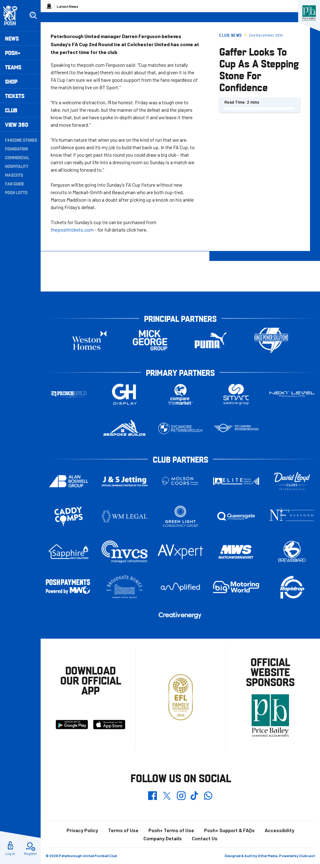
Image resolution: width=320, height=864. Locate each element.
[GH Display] (125, 394)
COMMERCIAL (17, 157)
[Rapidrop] (292, 587)
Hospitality (16, 166)
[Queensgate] (236, 516)
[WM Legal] (125, 516)
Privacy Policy (82, 830)
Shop (11, 81)
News (12, 38)
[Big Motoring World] (236, 587)
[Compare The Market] (180, 394)
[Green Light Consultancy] (180, 516)
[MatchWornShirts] (236, 551)
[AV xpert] (180, 551)
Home (49, 6)
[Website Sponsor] (309, 13)
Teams (13, 67)
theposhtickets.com (72, 230)
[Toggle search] (33, 15)
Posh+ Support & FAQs (229, 830)
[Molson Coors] (180, 481)
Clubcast (307, 855)
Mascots (14, 175)
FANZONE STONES (21, 140)
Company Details (162, 838)
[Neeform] (292, 516)
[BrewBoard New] (292, 551)
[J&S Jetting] (125, 481)
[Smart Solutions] (236, 394)
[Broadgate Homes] (125, 587)
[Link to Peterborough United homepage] (13, 15)
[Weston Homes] (89, 340)
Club (11, 110)
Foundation (16, 148)
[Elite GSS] (236, 481)
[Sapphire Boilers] (69, 551)
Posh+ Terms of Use (171, 830)
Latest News (67, 6)
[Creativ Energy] (180, 615)
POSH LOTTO (16, 192)
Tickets (14, 96)
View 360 (16, 124)
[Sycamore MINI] (236, 428)
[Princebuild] (69, 394)
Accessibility (279, 830)
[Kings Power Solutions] (271, 340)
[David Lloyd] (292, 481)
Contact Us (205, 838)
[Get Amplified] (180, 587)
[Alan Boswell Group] (69, 481)
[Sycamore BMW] (180, 428)
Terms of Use (123, 830)
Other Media (268, 855)
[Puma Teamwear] (210, 340)
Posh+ (13, 52)
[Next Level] (292, 394)
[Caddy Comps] (69, 516)
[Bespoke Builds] (125, 428)
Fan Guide (14, 183)
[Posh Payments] (69, 587)
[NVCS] (125, 551)
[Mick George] (150, 340)
